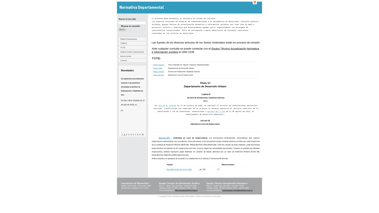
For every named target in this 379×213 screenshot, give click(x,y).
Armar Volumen (158, 65)
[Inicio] (142, 7)
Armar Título (157, 68)
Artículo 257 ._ (165, 138)
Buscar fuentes (125, 56)
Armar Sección (158, 75)
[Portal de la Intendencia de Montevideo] (255, 3)
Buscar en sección (130, 26)
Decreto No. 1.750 (216, 111)
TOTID (122, 48)
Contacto (123, 60)
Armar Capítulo (158, 71)
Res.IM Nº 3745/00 (167, 105)
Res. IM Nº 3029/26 (132, 101)
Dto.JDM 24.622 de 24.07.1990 (179, 169)
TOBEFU (123, 43)
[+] (122, 110)
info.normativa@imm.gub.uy (186, 190)
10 (143, 135)
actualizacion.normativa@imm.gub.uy (237, 190)
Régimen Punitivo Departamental (132, 52)
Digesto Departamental (128, 39)
